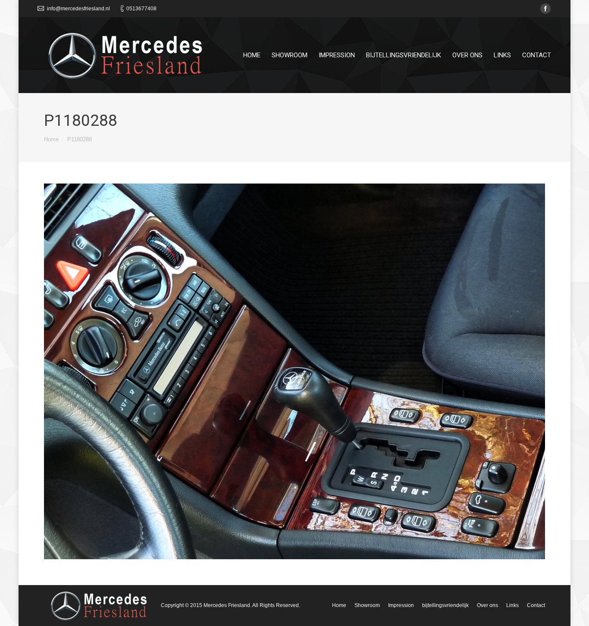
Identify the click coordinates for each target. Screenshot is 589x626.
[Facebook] (545, 8)
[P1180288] (294, 371)
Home (51, 139)
